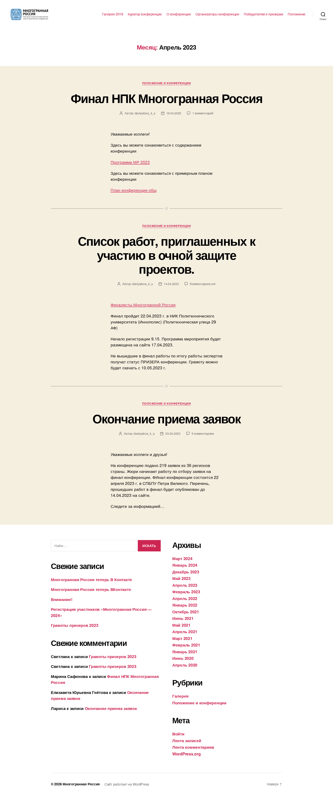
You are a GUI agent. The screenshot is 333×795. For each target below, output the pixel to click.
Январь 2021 (184, 651)
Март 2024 (182, 558)
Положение (296, 14)
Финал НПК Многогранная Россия (166, 98)
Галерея (180, 696)
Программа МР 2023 (130, 162)
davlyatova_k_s (145, 113)
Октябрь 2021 (185, 611)
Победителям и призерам (263, 14)
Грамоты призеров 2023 (74, 625)
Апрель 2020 (184, 665)
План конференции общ (133, 190)
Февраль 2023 (186, 591)
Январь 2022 (184, 605)
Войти (178, 734)
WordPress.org (186, 754)
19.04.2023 (173, 113)
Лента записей (186, 740)
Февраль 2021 (186, 645)
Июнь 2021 (183, 618)
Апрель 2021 (184, 631)
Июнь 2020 (183, 658)
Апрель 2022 (184, 598)
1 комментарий (202, 113)
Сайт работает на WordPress (126, 784)
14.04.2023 (171, 284)
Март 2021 (182, 638)
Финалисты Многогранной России (143, 304)
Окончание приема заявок (166, 418)
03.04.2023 (172, 433)
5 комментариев (203, 433)
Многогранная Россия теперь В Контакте (91, 579)
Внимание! (61, 599)
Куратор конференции (145, 14)
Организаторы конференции (217, 14)
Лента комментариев (193, 747)
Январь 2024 (184, 565)
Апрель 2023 (184, 585)
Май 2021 (181, 625)
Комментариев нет (203, 284)
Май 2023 (181, 578)
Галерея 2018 (112, 14)
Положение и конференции (166, 83)
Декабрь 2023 (185, 572)
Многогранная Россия (81, 784)
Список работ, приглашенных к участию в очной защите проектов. (166, 255)
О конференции (178, 14)
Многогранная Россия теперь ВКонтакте (91, 589)
